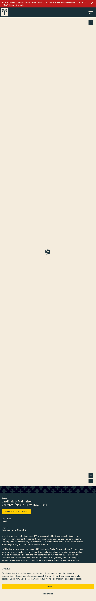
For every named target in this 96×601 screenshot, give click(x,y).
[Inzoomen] (91, 475)
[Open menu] (91, 12)
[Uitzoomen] (91, 481)
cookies (38, 576)
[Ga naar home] (4, 12)
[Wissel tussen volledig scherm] (91, 22)
